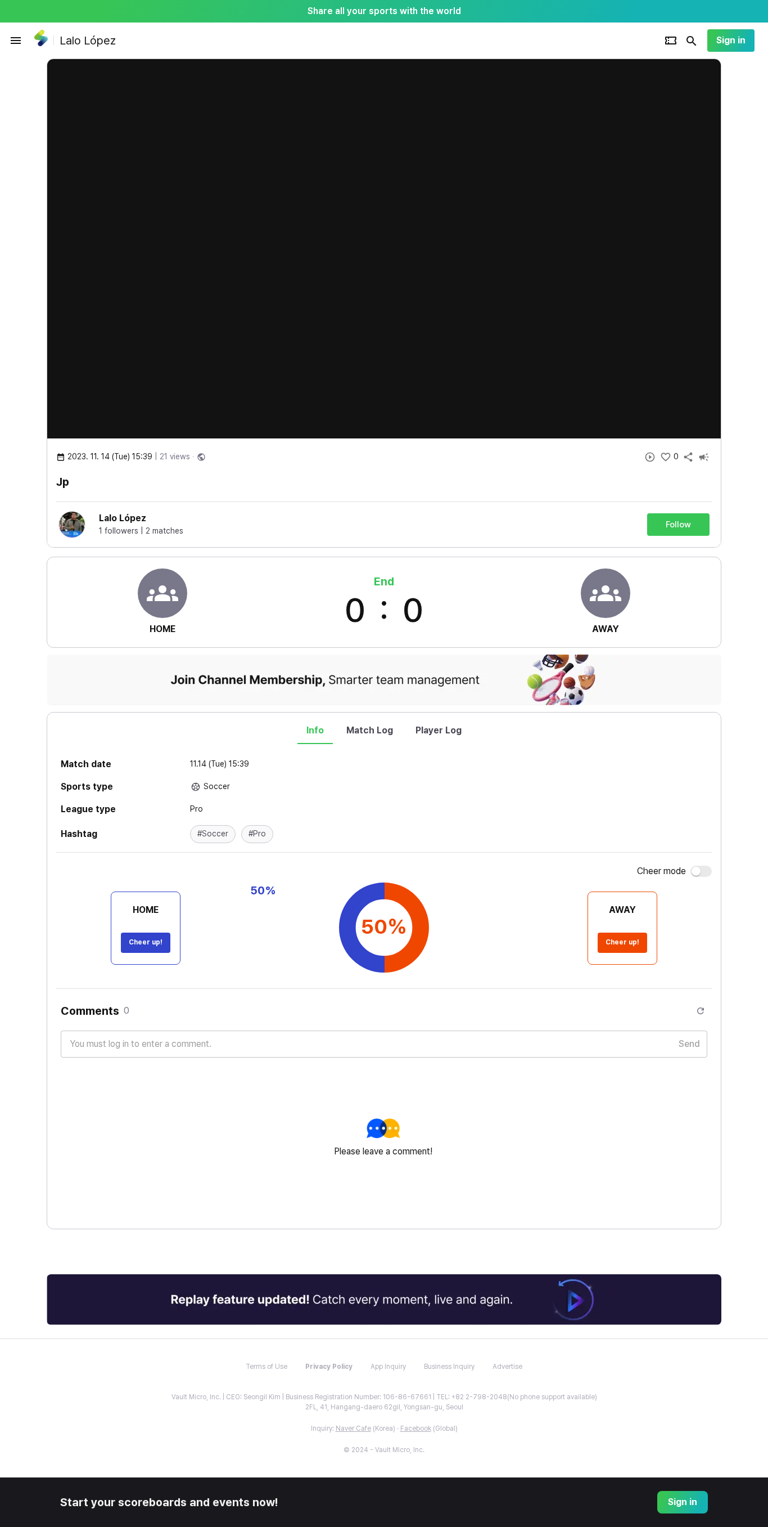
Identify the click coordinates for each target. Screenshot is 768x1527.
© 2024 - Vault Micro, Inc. (384, 1450)
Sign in (731, 40)
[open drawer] (15, 40)
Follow (678, 525)
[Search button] (691, 40)
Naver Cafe (353, 1428)
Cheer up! (145, 942)
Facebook (415, 1428)
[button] (213, 834)
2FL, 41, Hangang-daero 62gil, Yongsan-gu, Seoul (384, 1407)
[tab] (315, 730)
